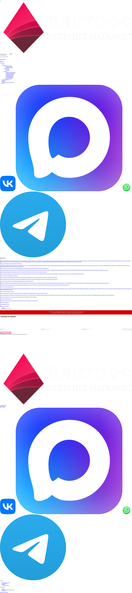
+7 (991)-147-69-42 (3, 405)
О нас (3, 83)
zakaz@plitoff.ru (2, 59)
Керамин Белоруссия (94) (4, 306)
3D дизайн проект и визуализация (8, 82)
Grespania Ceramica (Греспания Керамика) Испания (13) (74, 273)
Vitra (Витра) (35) (35, 300)
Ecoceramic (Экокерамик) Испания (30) (7, 270)
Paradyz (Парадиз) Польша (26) (37, 288)
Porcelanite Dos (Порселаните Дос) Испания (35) (105, 288)
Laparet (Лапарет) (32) (29, 281)
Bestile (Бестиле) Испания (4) (17, 263)
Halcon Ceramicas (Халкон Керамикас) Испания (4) (9, 275)
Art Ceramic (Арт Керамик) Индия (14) (15, 261)
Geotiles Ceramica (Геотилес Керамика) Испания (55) (22, 273)
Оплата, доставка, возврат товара (8, 589)
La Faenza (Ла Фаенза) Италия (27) (6, 281)
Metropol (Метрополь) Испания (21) (73, 283)
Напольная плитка (9, 67)
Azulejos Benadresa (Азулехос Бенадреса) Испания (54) (52, 261)
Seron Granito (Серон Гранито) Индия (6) (56, 295)
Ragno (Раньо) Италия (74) (4, 293)
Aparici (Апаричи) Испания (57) (71, 260)
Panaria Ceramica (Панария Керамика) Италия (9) (23, 288)
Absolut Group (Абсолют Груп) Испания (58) (20, 260)
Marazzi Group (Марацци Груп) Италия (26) (25, 283)
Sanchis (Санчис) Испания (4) (15, 295)
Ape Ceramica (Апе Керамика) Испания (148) (96, 260)
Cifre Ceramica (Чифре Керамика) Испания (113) (106, 265)
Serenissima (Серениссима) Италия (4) (42, 295)
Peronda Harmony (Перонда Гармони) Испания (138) (68, 288)
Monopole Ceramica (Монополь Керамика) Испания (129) (89, 283)
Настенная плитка (9, 66)
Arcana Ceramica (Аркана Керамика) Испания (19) (112, 260)
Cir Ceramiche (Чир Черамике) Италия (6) (122, 265)
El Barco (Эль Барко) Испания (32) (20, 270)
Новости (3, 81)
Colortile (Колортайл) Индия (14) (5, 266)
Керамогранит (6, 68)
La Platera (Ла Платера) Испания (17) (18, 281)
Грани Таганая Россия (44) (4, 304)
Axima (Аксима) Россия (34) (27, 261)
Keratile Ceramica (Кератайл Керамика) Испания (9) (20, 279)
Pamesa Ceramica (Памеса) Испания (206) (7, 288)
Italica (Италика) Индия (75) (52, 277)
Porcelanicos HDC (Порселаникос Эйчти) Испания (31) (87, 288)
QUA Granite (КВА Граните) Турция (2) (7, 291)
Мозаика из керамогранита (11, 72)
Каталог (3, 64)
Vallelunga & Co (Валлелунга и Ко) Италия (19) (8, 300)
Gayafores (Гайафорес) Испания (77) (6, 273)
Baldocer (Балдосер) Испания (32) (6, 263)
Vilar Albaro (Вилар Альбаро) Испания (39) (24, 300)
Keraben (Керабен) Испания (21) (5, 279)
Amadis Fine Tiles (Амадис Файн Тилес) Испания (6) (56, 260)
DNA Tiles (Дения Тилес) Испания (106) (18, 268)
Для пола (7, 70)
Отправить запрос (5, 332)
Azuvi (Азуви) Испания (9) (76, 261)
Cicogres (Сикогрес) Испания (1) (92, 265)
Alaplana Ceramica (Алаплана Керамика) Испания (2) (37, 260)
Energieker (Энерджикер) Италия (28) (57, 270)
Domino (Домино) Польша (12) (30, 268)
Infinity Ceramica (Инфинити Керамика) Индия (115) (25, 277)
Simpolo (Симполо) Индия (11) (69, 295)
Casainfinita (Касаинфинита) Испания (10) (7, 265)
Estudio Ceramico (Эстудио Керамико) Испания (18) (84, 270)
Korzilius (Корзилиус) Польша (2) (52, 279)
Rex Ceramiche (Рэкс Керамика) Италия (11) (29, 293)
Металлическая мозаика (10, 73)
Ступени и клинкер (7, 78)
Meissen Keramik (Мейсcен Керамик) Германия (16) (58, 283)
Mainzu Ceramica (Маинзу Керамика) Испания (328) (9, 283)
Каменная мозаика (9, 77)
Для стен (7, 69)
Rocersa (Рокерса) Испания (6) (42, 293)
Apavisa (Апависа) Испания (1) (82, 260)
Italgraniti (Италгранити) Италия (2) (41, 277)
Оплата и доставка (5, 79)
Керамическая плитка (8, 65)
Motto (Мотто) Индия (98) (104, 283)
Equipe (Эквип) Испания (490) (69, 270)
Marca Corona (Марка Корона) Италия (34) (41, 283)
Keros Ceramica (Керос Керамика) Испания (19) (38, 279)
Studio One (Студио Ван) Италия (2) (108, 295)
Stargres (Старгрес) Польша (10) (80, 295)
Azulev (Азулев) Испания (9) (67, 261)
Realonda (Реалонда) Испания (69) (15, 293)
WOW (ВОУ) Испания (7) (4, 302)
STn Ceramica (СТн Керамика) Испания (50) (93, 295)
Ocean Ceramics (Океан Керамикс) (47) (6, 286)
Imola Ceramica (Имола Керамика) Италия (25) (8, 277)
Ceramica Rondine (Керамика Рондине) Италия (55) (56, 265)
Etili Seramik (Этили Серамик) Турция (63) (100, 270)
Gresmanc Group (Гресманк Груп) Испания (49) (56, 273)
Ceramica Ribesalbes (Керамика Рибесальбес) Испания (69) (37, 265)
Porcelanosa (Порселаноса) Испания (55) (121, 288)
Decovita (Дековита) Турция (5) (5, 268)
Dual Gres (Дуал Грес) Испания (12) (42, 268)
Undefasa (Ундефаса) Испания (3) (6, 298)
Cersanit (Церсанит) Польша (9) (81, 265)
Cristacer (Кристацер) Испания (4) (17, 266)
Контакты (4, 80)
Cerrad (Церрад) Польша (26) (70, 265)
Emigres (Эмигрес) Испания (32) (45, 270)
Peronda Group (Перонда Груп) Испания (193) (51, 288)
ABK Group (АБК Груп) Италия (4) (6, 260)
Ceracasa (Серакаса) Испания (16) (21, 265)
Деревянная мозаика (9, 75)
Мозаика (5, 71)
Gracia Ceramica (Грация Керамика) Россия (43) (39, 273)
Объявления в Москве (4, 592)
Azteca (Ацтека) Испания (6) (37, 261)
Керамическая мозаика (10, 74)
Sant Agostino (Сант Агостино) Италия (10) (28, 295)
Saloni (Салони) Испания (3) (5, 295)
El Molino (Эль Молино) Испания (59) (32, 270)
